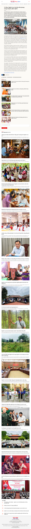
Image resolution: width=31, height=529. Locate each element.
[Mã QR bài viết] (8, 75)
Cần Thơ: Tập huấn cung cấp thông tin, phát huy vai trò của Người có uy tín (15, 477)
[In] (7, 75)
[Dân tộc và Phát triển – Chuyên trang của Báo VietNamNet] (13, 1)
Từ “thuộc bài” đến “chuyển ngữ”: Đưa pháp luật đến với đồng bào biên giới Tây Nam (20, 96)
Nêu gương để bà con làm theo (9, 72)
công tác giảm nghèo (9, 77)
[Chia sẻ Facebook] (2, 75)
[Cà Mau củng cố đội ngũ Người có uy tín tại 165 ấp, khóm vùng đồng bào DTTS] (15, 247)
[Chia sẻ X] (3, 75)
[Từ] (15, 319)
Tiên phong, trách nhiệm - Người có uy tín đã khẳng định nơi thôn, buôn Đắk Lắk (16, 502)
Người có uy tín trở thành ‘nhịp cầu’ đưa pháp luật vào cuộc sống (14, 380)
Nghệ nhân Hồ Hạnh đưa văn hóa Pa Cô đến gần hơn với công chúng (15, 451)
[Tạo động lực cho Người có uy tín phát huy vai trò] (15, 440)
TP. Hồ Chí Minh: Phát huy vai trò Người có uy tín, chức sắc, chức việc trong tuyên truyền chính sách (20, 111)
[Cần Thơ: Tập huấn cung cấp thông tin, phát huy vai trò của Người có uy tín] (15, 489)
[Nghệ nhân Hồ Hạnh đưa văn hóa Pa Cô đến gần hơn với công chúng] (15, 464)
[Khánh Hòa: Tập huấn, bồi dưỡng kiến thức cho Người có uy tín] (6, 120)
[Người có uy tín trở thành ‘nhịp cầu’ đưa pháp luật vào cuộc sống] (15, 393)
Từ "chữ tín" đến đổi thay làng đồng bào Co (10, 307)
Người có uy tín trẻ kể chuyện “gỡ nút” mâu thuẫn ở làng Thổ (13, 330)
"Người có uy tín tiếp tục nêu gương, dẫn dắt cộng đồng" (19, 89)
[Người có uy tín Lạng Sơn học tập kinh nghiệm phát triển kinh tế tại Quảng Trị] (15, 295)
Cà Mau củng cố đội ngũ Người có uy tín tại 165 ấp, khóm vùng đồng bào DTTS (15, 234)
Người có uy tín (22, 38)
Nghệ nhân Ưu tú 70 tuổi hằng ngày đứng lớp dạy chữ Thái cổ (19, 103)
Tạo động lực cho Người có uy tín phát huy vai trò (11, 428)
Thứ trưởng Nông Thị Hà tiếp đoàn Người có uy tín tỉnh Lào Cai (16, 508)
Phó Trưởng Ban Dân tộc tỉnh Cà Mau (17, 77)
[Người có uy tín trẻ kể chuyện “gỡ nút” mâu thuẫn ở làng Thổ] (15, 343)
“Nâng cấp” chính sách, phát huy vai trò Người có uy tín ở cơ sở (14, 404)
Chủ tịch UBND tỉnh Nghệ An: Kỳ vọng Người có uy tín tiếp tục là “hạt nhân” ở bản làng (15, 355)
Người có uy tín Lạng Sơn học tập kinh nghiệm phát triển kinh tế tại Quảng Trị (15, 283)
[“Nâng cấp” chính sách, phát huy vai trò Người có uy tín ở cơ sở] (15, 416)
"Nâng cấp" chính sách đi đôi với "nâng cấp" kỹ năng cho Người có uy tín (20, 82)
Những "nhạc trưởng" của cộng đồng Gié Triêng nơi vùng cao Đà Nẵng (15, 258)
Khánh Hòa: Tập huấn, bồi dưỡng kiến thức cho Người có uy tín (19, 118)
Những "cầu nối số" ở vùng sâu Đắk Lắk (11, 505)
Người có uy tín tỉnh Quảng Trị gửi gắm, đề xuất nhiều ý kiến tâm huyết (16, 510)
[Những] (15, 271)
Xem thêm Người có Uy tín (6, 132)
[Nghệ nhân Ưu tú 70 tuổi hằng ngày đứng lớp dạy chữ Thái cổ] (6, 106)
